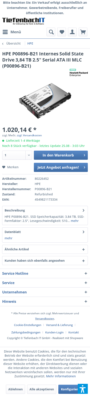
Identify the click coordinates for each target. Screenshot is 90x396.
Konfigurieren (71, 389)
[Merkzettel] (61, 32)
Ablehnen (15, 389)
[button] (83, 389)
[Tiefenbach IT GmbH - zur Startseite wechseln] (23, 21)
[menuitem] (11, 32)
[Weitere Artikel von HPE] (79, 73)
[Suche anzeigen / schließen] (51, 32)
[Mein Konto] (72, 32)
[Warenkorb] (83, 32)
